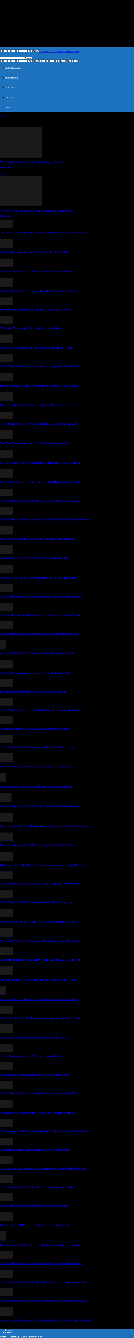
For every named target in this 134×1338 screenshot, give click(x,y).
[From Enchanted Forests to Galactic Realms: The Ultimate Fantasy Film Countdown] (6, 821)
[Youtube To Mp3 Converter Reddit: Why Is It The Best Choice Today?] (6, 1032)
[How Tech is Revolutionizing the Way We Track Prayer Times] (6, 686)
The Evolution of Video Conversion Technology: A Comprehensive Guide (39, 423)
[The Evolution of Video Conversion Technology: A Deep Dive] (21, 157)
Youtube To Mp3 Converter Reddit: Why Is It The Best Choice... (34, 1037)
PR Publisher (5, 167)
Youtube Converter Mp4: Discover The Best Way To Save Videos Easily (38, 577)
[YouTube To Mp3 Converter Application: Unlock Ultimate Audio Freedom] (6, 458)
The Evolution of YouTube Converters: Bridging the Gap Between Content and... (43, 1282)
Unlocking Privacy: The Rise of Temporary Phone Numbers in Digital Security (42, 865)
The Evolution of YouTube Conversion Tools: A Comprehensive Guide (37, 747)
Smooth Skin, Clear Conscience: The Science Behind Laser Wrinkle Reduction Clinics (46, 1320)
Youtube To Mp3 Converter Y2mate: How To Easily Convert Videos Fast (39, 291)
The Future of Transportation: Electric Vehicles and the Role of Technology (40, 959)
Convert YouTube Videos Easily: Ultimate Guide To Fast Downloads (36, 766)
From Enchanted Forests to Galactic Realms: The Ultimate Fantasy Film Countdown (45, 826)
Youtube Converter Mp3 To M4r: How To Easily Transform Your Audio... (39, 921)
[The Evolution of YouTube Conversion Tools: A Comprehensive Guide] (6, 742)
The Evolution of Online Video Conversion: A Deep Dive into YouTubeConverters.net (45, 519)
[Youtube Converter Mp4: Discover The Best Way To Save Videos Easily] (6, 573)
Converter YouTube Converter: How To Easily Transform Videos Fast (37, 979)
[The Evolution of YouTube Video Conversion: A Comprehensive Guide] (6, 1182)
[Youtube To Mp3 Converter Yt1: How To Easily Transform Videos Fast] (6, 1108)
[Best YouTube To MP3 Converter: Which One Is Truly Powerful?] (6, 1220)
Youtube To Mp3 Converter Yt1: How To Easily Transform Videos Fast (38, 1112)
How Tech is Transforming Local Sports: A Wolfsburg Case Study (35, 309)
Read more (4, 174)
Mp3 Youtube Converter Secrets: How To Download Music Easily (35, 672)
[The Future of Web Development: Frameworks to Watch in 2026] (6, 1069)
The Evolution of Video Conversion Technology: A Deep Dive (32, 162)
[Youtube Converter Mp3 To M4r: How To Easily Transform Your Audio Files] (6, 917)
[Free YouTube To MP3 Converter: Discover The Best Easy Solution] (3, 781)
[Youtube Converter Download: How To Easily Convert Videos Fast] (6, 342)
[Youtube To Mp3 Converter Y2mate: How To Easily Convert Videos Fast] (6, 286)
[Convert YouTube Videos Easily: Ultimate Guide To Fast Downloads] (6, 761)
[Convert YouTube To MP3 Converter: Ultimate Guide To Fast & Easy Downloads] (6, 400)
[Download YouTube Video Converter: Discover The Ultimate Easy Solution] (3, 1240)
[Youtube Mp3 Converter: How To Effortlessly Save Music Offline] (6, 247)
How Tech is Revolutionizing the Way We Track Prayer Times (33, 691)
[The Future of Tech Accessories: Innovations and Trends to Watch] (6, 723)
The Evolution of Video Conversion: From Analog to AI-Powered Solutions (40, 366)
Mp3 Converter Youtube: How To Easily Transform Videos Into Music (37, 538)
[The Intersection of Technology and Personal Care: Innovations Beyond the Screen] (6, 1126)
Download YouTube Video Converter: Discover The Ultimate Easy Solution (40, 1245)
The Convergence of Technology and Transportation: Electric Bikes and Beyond (43, 1168)
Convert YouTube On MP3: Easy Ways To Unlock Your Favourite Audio (39, 999)
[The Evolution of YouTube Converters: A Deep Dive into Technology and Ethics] (6, 496)
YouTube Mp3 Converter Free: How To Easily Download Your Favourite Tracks (43, 232)
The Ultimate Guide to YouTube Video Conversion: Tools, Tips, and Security (41, 614)
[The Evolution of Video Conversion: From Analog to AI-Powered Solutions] (6, 361)
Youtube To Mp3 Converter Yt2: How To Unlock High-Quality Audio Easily (41, 482)
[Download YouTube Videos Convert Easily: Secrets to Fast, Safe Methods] (6, 381)
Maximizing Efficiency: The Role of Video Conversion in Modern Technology (41, 1018)
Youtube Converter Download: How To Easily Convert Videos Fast (36, 347)
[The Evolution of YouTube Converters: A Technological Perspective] (6, 897)
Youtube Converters (13, 68)
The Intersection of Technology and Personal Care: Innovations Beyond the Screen (44, 1131)
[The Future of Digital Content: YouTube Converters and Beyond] (6, 1145)
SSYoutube (9, 97)
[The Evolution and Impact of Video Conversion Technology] (6, 1051)
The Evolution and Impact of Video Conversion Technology (32, 1056)
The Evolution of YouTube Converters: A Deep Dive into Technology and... (40, 500)
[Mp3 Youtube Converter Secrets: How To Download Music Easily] (6, 668)
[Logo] (19, 61)
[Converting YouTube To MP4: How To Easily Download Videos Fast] (6, 266)
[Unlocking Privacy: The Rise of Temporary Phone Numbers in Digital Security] (6, 860)
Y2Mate (8, 107)
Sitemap (8, 1330)
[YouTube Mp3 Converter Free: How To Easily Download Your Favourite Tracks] (6, 227)
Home (2, 115)
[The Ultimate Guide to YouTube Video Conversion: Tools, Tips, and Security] (6, 610)
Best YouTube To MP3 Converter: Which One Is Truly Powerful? (35, 1225)
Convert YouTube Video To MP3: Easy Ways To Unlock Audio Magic (37, 845)
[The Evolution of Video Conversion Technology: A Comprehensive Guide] (6, 419)
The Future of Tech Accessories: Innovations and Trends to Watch (35, 728)
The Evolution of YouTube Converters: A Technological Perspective (36, 902)
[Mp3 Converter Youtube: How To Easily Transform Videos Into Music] (6, 534)
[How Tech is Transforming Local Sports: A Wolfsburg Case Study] (6, 305)
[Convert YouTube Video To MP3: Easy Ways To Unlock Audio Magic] (6, 840)
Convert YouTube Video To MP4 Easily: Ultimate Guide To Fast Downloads (40, 806)
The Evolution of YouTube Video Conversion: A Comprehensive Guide (38, 1187)
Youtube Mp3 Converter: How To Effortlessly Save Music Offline (35, 252)
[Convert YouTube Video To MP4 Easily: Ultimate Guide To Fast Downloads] (6, 801)
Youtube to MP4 (11, 87)
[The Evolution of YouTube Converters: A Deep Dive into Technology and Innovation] (6, 628)
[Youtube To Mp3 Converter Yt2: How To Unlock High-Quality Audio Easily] (6, 477)
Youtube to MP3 (11, 78)
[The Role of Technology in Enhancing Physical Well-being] (6, 323)
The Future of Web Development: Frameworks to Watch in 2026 (34, 1074)
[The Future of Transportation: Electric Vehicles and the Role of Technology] (6, 955)
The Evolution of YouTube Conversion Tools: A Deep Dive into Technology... (41, 883)
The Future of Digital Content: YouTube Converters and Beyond (34, 1149)
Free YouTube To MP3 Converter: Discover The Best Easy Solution (36, 786)
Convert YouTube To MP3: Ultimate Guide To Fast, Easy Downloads (37, 653)
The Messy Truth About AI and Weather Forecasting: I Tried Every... (37, 210)
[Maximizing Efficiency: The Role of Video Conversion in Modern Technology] (6, 1013)
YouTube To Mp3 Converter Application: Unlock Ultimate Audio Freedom (40, 462)
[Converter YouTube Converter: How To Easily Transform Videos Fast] (6, 974)
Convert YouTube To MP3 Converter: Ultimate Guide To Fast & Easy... (38, 405)
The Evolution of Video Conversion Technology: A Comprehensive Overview (41, 596)
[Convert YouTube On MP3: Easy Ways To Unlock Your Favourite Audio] (3, 994)
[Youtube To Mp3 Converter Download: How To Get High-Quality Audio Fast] (6, 936)
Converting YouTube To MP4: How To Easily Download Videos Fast (37, 271)
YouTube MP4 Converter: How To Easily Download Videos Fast (34, 443)
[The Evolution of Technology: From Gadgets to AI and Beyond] (6, 1200)
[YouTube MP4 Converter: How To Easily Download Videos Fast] (6, 438)
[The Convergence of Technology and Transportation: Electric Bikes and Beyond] (6, 1163)
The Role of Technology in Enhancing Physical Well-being (31, 328)
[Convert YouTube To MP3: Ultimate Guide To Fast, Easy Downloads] (3, 648)
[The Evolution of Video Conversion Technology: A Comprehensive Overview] (6, 591)
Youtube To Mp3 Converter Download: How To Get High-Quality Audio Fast (41, 941)
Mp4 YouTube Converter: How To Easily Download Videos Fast (34, 558)
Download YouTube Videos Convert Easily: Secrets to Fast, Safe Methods (39, 385)
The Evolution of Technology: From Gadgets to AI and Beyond (34, 1205)
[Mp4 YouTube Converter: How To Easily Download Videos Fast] (6, 553)
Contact (8, 1332)
